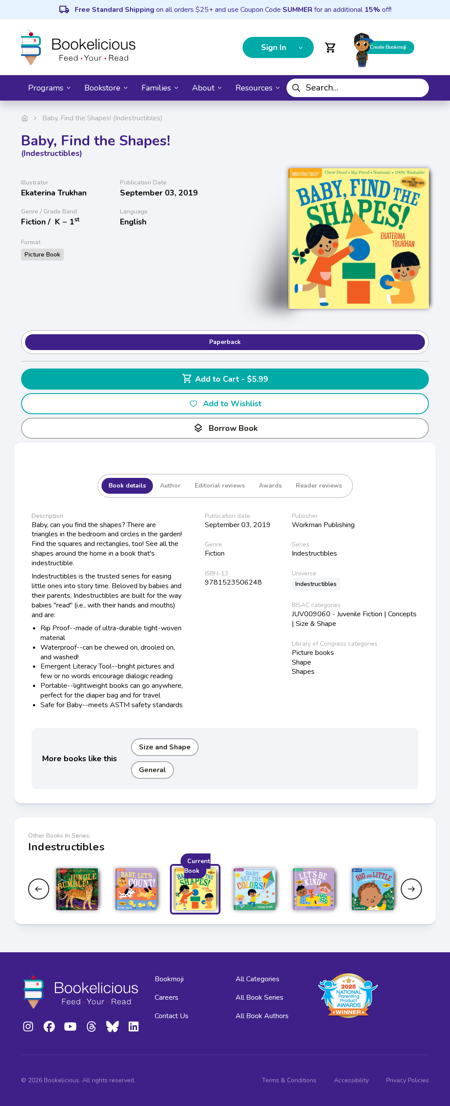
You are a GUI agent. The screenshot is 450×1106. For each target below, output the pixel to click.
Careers (166, 997)
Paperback (225, 342)
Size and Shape (165, 747)
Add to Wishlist (232, 403)
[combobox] (358, 88)
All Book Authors (262, 1016)
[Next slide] (411, 889)
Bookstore (102, 88)
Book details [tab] (127, 485)
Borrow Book (225, 428)
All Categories (257, 979)
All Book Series (259, 997)
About (203, 88)
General (152, 770)
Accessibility (351, 1080)
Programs (45, 88)
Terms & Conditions (289, 1080)
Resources (254, 88)
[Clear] (419, 88)
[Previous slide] (38, 889)
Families (156, 88)
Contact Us (172, 1016)
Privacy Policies (407, 1080)
